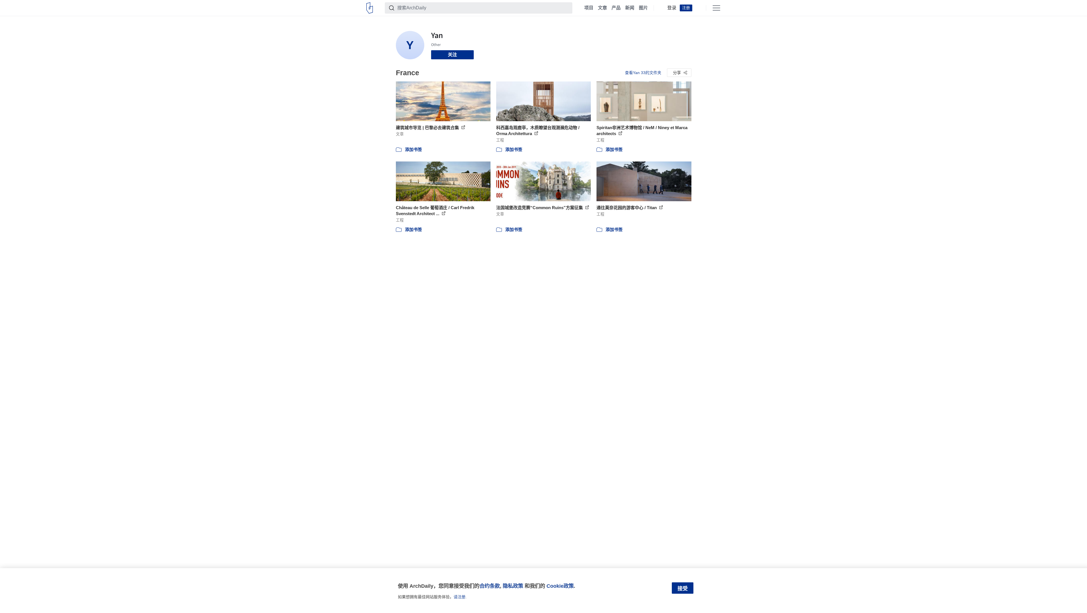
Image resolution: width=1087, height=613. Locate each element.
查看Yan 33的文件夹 (643, 73)
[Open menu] (716, 7)
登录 (671, 8)
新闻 (629, 8)
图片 (643, 8)
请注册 (459, 597)
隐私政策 (513, 586)
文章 (602, 8)
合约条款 (489, 586)
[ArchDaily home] (369, 8)
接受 (682, 588)
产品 (616, 8)
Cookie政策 (560, 586)
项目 (588, 8)
